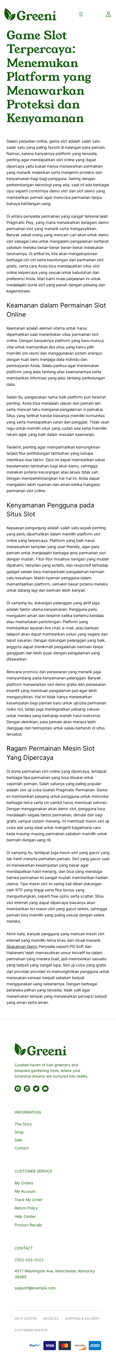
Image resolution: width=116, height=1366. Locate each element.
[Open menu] (81, 14)
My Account (25, 1191)
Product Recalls (28, 1225)
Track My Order (28, 1199)
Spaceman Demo (21, 946)
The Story (23, 1124)
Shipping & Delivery (82, 1318)
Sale (18, 1140)
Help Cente (25, 1318)
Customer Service (31, 1330)
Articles (51, 1318)
